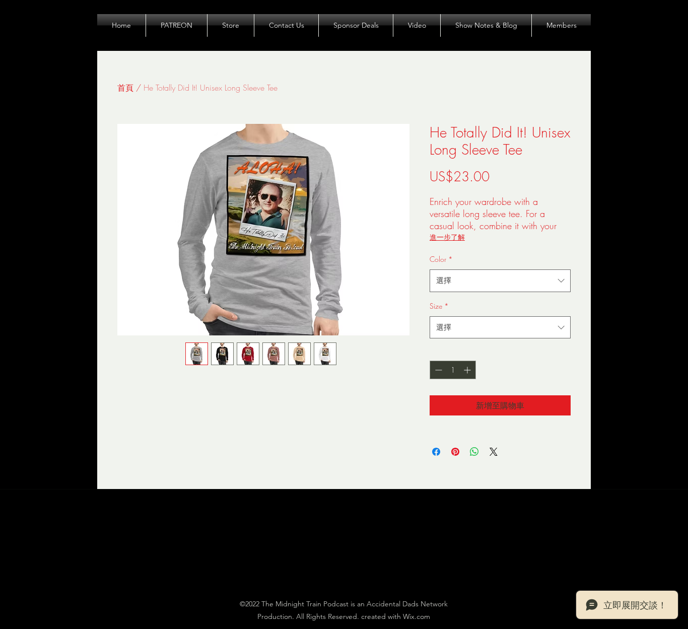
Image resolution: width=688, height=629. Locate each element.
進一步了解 (447, 237)
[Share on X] (494, 452)
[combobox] (500, 280)
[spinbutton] (453, 370)
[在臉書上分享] (436, 452)
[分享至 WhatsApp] (474, 452)
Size (439, 306)
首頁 (125, 87)
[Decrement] (437, 370)
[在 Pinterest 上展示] (455, 452)
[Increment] (468, 370)
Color (441, 259)
